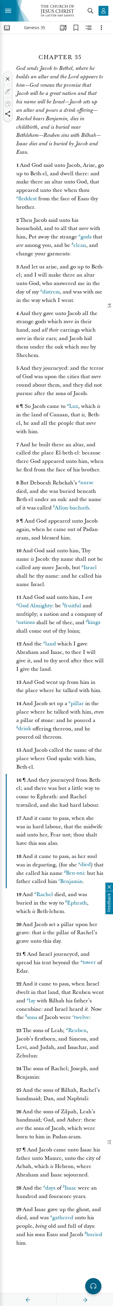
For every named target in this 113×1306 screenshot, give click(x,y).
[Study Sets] (63, 27)
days (50, 1188)
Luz (73, 406)
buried (94, 1234)
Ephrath (77, 903)
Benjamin (71, 881)
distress (51, 291)
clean (79, 245)
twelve (81, 1017)
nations (26, 622)
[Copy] (8, 104)
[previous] (28, 1300)
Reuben (77, 1030)
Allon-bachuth (72, 508)
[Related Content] (88, 27)
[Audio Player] (93, 1286)
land (50, 643)
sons (32, 1017)
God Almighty (35, 605)
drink (24, 728)
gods (86, 236)
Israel (90, 567)
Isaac (70, 1188)
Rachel (44, 894)
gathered (62, 1217)
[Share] (8, 114)
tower (89, 962)
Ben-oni (75, 873)
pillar (77, 703)
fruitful (72, 605)
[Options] (101, 27)
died (85, 864)
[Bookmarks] (76, 27)
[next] (85, 1300)
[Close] (8, 79)
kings (94, 622)
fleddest (27, 198)
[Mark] (8, 91)
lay (32, 1000)
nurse (87, 482)
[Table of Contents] (7, 27)
